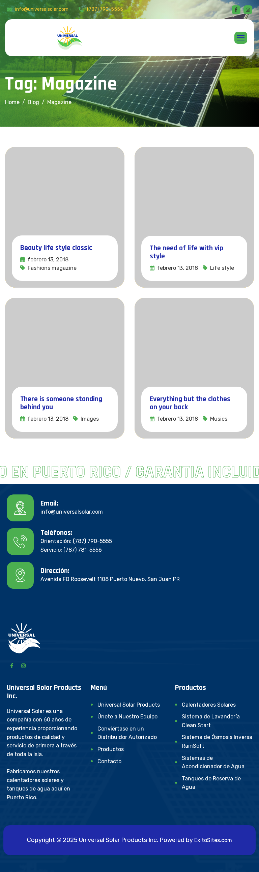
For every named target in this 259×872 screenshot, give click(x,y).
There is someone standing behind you (61, 403)
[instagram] (247, 9)
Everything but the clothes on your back (190, 403)
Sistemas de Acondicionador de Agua (213, 762)
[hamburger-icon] (240, 38)
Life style (222, 268)
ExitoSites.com (213, 840)
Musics (218, 419)
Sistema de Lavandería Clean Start (211, 721)
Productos (110, 749)
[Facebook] (236, 9)
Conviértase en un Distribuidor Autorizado (127, 733)
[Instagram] (23, 665)
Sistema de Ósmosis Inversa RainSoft (217, 741)
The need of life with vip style (186, 252)
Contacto (109, 761)
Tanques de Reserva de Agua (211, 782)
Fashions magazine (52, 268)
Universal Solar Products (128, 705)
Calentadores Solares (209, 705)
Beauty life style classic (56, 248)
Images (90, 419)
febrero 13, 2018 (47, 259)
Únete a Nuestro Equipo (127, 716)
